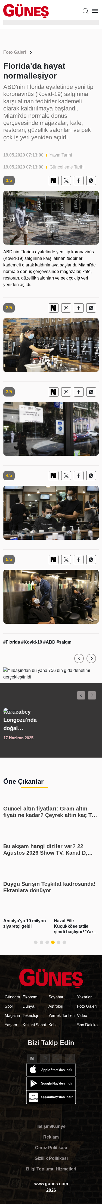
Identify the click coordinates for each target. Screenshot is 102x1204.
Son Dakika (87, 1024)
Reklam (51, 1137)
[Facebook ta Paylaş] (78, 180)
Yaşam (11, 1024)
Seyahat (55, 997)
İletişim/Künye (51, 1126)
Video (82, 1015)
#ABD (50, 642)
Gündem (12, 997)
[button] (79, 658)
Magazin (12, 1015)
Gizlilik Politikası (51, 1158)
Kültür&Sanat (34, 1024)
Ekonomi (30, 997)
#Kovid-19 (32, 642)
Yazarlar (84, 997)
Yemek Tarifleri (61, 1015)
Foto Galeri (14, 52)
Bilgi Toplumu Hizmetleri (51, 1169)
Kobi (52, 1024)
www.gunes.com (51, 1183)
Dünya (28, 1006)
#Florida (12, 642)
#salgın (64, 642)
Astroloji (55, 1006)
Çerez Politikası (51, 1147)
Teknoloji (30, 1015)
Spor (9, 1006)
